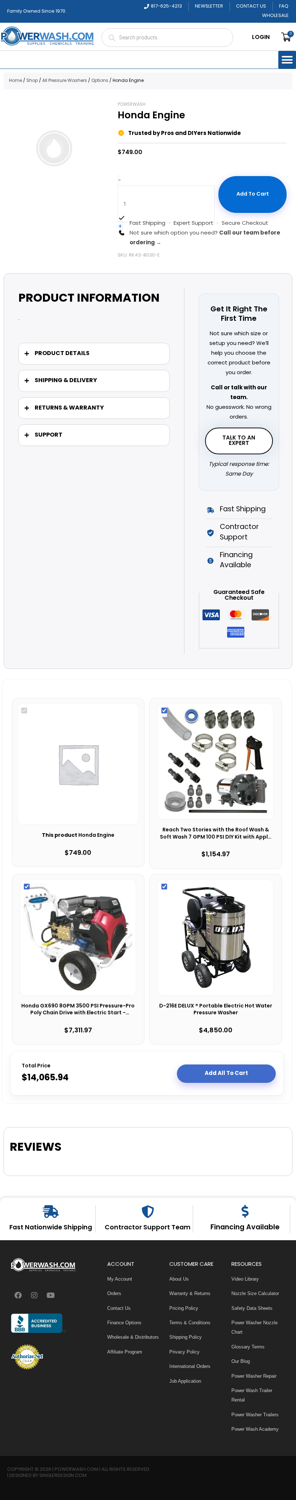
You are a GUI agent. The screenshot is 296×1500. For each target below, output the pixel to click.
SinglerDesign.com (63, 1475)
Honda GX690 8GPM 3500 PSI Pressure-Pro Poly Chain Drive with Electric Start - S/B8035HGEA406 (78, 1010)
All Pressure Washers (64, 80)
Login (261, 37)
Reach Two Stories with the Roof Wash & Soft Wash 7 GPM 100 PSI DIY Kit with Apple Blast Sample (215, 834)
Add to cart (252, 194)
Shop (32, 80)
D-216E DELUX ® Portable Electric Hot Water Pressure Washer (215, 1010)
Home (15, 80)
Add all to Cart (226, 1073)
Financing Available (244, 1227)
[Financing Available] (245, 1211)
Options (99, 80)
